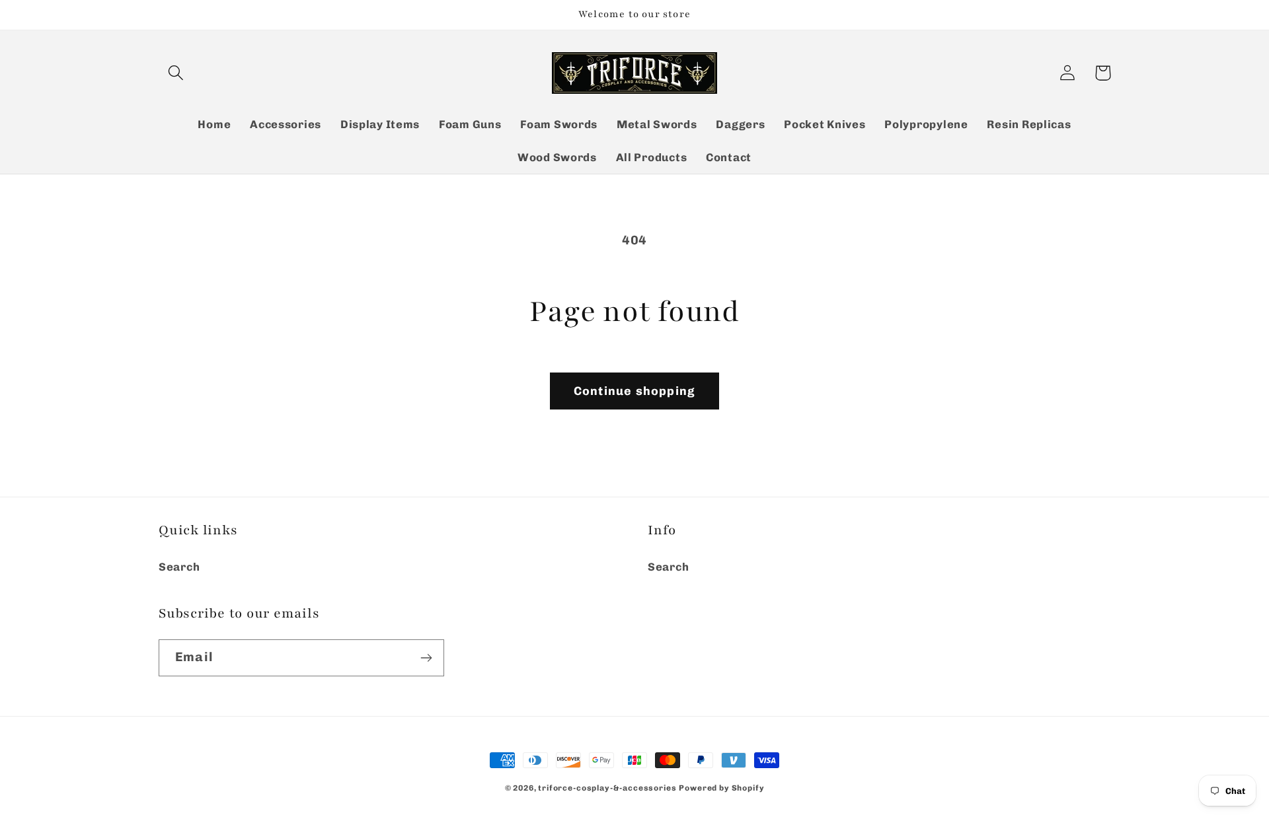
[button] (176, 72)
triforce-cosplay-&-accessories (607, 788)
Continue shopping (634, 391)
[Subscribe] (425, 657)
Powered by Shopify (721, 788)
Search (179, 566)
